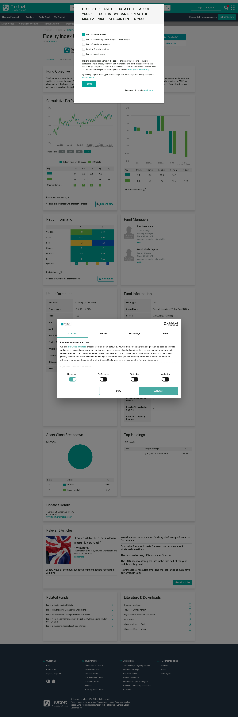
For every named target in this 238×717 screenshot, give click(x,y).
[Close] (161, 7)
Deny (118, 391)
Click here (148, 90)
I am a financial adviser (96, 34)
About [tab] (166, 333)
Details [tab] (103, 333)
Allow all (158, 391)
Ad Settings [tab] (134, 333)
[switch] (103, 379)
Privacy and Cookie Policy (138, 69)
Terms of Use (88, 77)
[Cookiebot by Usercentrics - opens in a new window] (166, 324)
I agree (89, 84)
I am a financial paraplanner (98, 44)
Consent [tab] (72, 333)
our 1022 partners (77, 347)
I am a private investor (96, 54)
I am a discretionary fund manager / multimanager (108, 39)
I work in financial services (97, 49)
